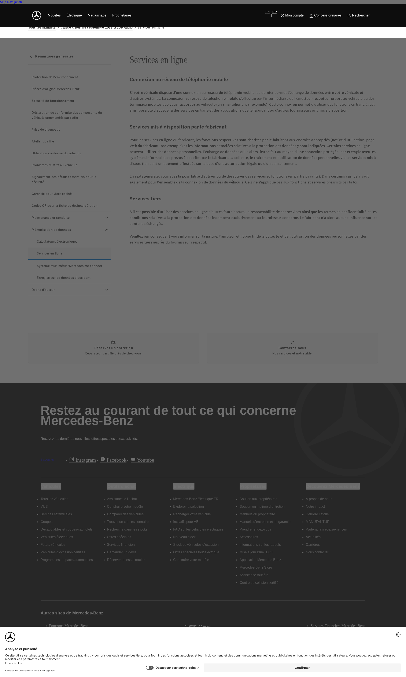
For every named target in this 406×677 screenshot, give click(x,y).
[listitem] (54, 15)
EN (267, 12)
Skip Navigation (11, 2)
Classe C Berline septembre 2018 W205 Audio (97, 27)
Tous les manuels (41, 27)
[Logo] (36, 15)
